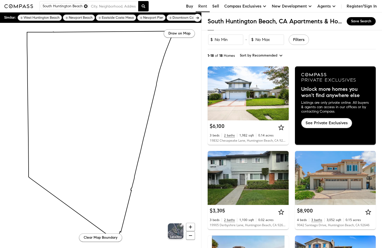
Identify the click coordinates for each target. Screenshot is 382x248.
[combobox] (113, 6)
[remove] (86, 6)
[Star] (281, 127)
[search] (143, 6)
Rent (202, 6)
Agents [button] (324, 6)
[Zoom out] (190, 235)
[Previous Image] (214, 93)
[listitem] (40, 18)
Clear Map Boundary (100, 237)
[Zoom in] (190, 227)
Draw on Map (179, 33)
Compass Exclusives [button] (242, 6)
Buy (189, 6)
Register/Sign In (362, 6)
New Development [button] (289, 6)
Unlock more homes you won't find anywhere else (330, 92)
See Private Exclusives (327, 122)
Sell (215, 6)
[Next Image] (282, 93)
